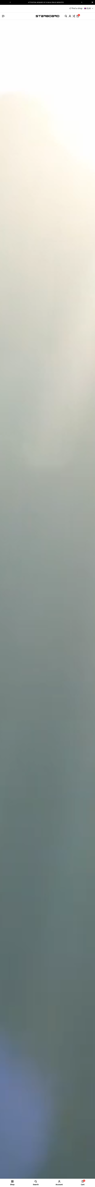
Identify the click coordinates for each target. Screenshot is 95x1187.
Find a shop (77, 8)
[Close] (92, 2)
